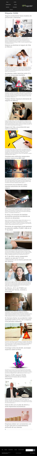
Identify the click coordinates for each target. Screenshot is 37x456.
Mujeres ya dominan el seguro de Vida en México (18, 46)
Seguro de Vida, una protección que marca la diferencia (17, 128)
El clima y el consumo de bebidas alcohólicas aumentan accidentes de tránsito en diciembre (17, 216)
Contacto (11, 9)
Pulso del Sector (10, 449)
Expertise (7, 7)
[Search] (34, 450)
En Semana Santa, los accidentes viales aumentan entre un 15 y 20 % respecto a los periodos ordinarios (18, 319)
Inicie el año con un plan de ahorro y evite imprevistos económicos (17, 405)
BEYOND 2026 (8, 4)
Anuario (15, 4)
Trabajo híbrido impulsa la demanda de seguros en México (18, 99)
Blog (7, 2)
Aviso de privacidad (21, 449)
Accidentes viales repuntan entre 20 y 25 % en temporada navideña (18, 74)
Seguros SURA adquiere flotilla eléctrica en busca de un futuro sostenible (15, 376)
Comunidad (15, 7)
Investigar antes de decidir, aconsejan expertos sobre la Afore (18, 348)
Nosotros (5, 449)
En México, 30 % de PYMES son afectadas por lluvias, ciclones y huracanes (16, 289)
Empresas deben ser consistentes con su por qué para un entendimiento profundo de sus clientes (18, 425)
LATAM (15, 2)
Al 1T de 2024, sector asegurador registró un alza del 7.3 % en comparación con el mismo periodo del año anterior (18, 258)
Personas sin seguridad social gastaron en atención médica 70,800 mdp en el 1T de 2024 (18, 228)
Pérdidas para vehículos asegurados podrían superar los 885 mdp (17, 157)
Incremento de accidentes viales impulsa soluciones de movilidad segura (16, 186)
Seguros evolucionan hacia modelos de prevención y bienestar (18, 16)
